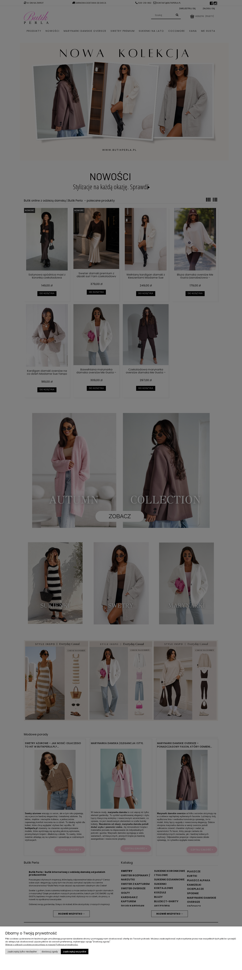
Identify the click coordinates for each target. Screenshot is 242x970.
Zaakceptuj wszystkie (74, 951)
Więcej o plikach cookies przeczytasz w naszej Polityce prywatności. (41, 944)
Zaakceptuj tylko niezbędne (22, 951)
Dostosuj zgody (50, 951)
